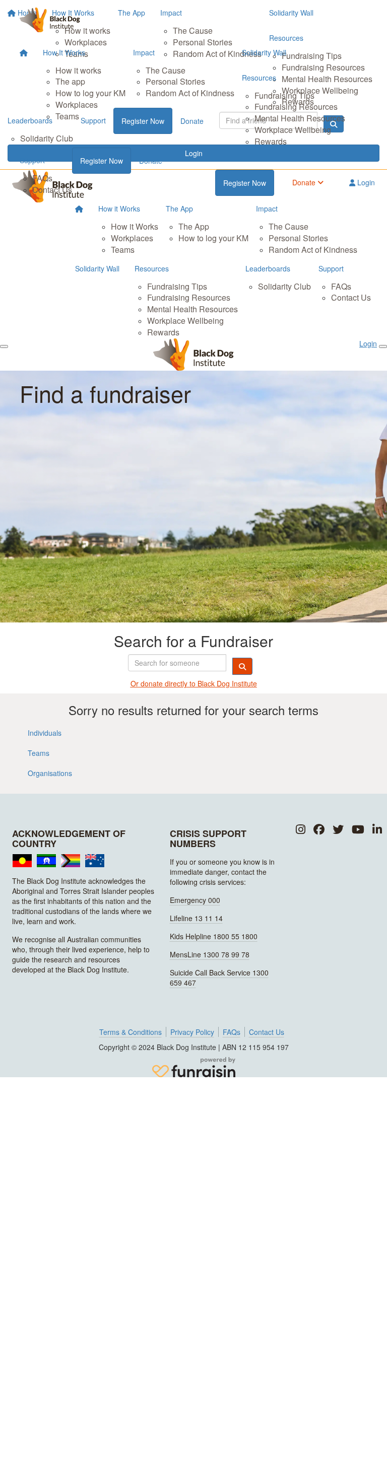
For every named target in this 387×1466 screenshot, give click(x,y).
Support (32, 160)
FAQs (42, 178)
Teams (67, 116)
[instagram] (300, 829)
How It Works (64, 52)
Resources (259, 78)
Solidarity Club (284, 286)
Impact (144, 52)
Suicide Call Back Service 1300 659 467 (219, 977)
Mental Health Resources (299, 118)
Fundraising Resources (296, 106)
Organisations (50, 773)
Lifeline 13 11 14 (196, 918)
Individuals (44, 733)
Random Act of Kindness (190, 93)
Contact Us (52, 189)
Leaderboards (267, 268)
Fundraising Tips (284, 95)
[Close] (383, 346)
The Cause (165, 70)
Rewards (270, 141)
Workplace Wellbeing (292, 129)
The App (179, 208)
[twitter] (338, 829)
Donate (150, 161)
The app (70, 81)
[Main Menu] (4, 346)
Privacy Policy (192, 1032)
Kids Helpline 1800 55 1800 (213, 936)
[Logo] (50, 20)
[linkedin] (377, 829)
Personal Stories (175, 81)
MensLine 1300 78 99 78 (209, 954)
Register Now (101, 161)
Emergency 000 (195, 900)
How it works (78, 70)
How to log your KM (90, 93)
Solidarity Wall (264, 52)
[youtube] (358, 829)
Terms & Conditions (130, 1032)
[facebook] (319, 829)
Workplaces (76, 104)
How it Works (119, 208)
